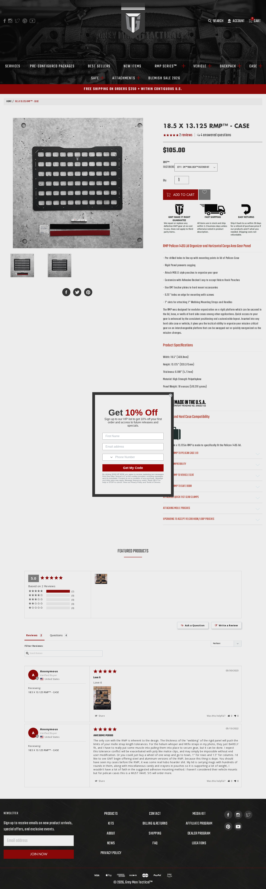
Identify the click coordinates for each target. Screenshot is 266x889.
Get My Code (133, 468)
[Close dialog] (170, 395)
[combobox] (108, 457)
